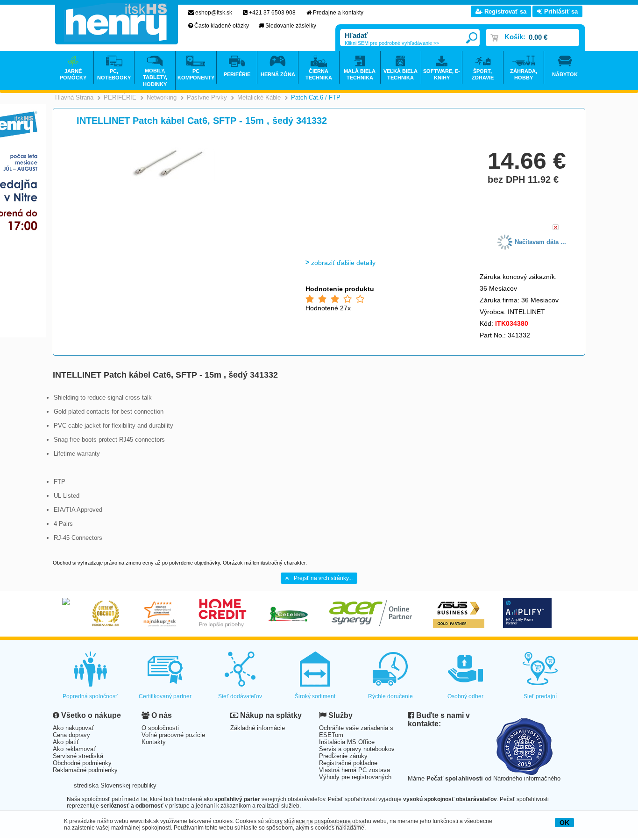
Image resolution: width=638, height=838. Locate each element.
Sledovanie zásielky (290, 25)
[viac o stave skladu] (556, 227)
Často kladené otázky (221, 25)
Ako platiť (66, 741)
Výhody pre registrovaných (355, 777)
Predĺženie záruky (343, 755)
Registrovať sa (504, 11)
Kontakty (154, 741)
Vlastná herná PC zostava (354, 770)
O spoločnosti (160, 727)
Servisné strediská (78, 755)
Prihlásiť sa (560, 11)
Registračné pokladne (348, 762)
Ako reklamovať (74, 748)
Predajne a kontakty (338, 12)
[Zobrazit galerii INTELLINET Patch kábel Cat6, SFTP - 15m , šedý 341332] (173, 182)
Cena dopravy (71, 734)
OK (564, 822)
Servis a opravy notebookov (357, 748)
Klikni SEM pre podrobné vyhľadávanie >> (392, 43)
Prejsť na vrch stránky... (323, 578)
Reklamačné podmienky (85, 770)
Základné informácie (257, 727)
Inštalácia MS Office (347, 741)
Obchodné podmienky (82, 762)
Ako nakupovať (73, 727)
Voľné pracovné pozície (173, 734)
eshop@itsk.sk (213, 12)
